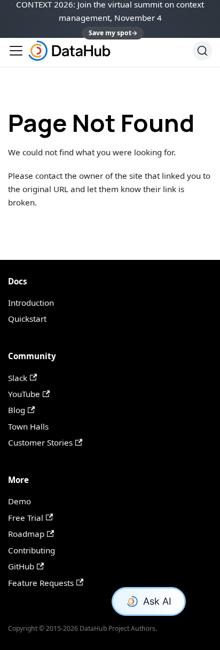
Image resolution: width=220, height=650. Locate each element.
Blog (16, 410)
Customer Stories (40, 442)
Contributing (31, 550)
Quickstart (27, 318)
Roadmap (26, 533)
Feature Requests (41, 582)
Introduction (31, 302)
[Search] (202, 50)
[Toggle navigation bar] (16, 51)
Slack (17, 377)
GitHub (21, 566)
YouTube (24, 394)
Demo (19, 501)
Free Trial (25, 517)
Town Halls (28, 426)
